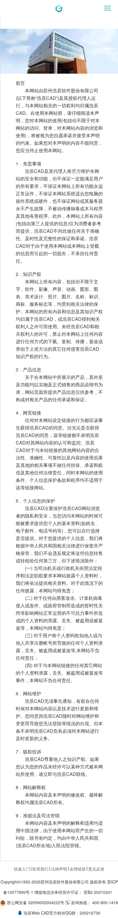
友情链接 (78, 869)
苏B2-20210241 (98, 892)
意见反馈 (96, 869)
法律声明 (59, 869)
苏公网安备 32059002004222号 (35, 902)
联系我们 (40, 869)
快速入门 (22, 869)
